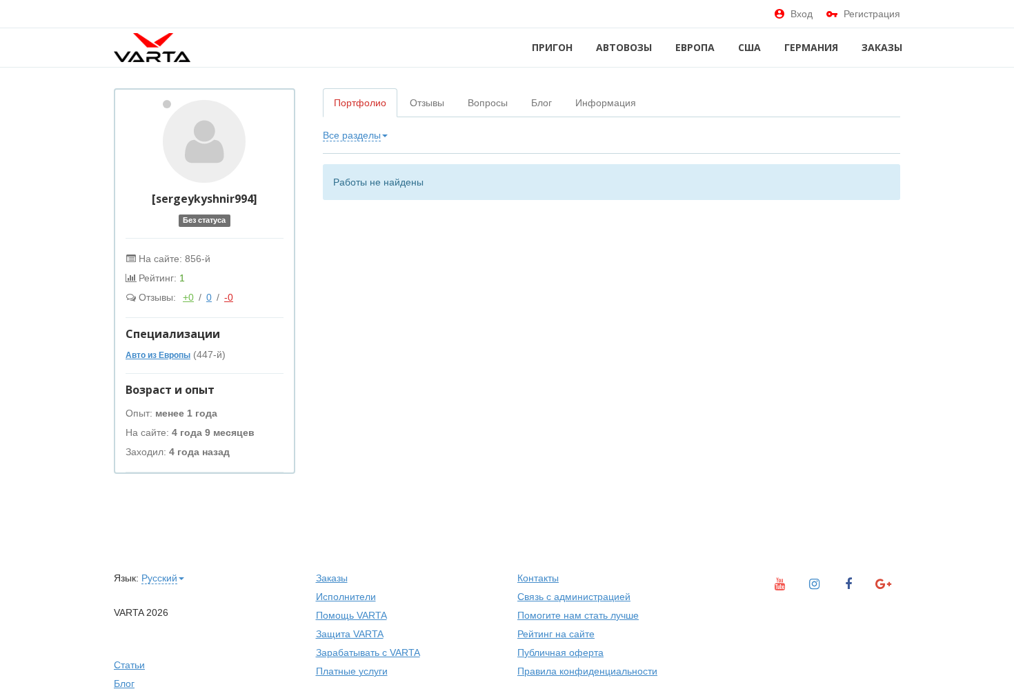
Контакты (538, 578)
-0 (228, 297)
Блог (124, 683)
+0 (188, 297)
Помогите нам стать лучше (578, 615)
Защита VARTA (350, 633)
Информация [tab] (605, 102)
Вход (802, 13)
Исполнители (346, 596)
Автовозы (624, 47)
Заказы (882, 47)
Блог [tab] (541, 102)
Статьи (129, 664)
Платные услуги (352, 671)
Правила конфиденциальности (587, 671)
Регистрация (872, 13)
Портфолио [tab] (360, 102)
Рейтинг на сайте (556, 633)
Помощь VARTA (351, 615)
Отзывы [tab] (427, 102)
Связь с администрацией (573, 596)
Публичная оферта (560, 652)
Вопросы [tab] (488, 102)
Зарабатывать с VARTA (368, 652)
